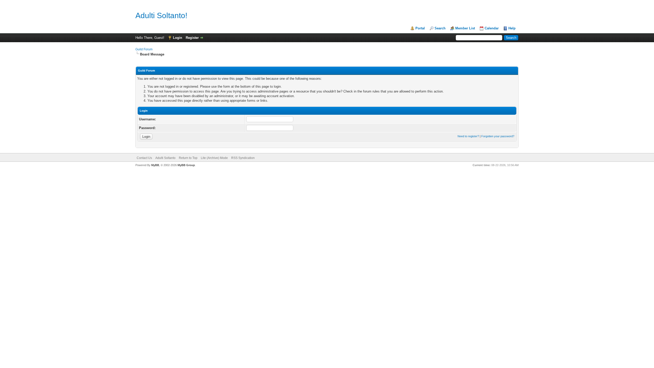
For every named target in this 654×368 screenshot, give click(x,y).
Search (440, 28)
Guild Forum (144, 49)
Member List (465, 28)
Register (192, 38)
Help (512, 28)
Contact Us (144, 158)
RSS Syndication (243, 158)
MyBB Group (186, 165)
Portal (420, 28)
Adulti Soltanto (165, 158)
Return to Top (188, 158)
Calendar (492, 28)
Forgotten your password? (497, 136)
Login (177, 38)
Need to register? (468, 136)
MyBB (155, 165)
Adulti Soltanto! (161, 15)
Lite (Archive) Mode (214, 158)
